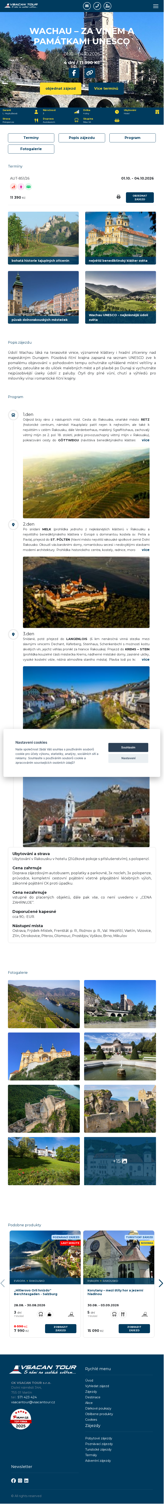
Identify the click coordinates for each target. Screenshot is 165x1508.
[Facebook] (13, 1481)
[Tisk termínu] (119, 197)
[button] (162, 1283)
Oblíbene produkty (99, 1414)
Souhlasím (128, 747)
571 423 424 (27, 1397)
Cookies (91, 1420)
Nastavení (128, 758)
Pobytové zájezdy (98, 1438)
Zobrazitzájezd (61, 1328)
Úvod (89, 1380)
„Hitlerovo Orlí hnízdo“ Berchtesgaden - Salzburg (35, 1292)
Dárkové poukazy (98, 1408)
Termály (91, 1455)
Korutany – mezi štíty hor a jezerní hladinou (115, 1292)
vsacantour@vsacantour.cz (33, 1402)
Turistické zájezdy (98, 1449)
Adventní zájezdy (98, 1461)
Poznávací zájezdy (99, 1444)
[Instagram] (20, 1481)
